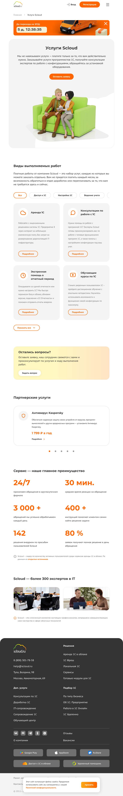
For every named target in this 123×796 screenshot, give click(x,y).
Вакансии (69, 740)
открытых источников (38, 559)
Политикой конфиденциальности (41, 788)
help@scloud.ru (23, 666)
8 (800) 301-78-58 (24, 660)
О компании (21, 740)
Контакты (18, 784)
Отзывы (67, 733)
